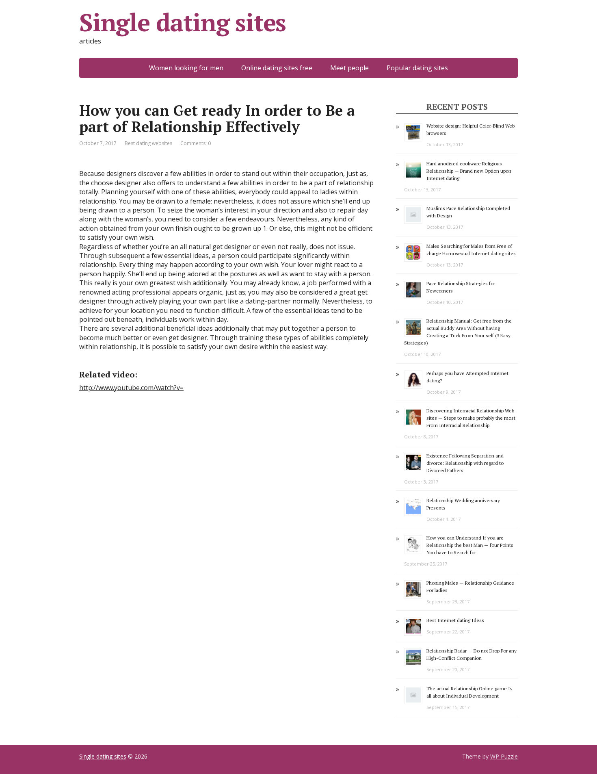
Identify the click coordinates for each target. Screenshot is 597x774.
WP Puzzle (504, 756)
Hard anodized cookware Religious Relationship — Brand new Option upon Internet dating (468, 170)
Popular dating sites (417, 67)
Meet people (349, 67)
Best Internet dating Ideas (455, 620)
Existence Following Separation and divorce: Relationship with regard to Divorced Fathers (465, 463)
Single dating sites (182, 22)
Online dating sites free (276, 67)
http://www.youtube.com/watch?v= (131, 387)
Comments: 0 (195, 143)
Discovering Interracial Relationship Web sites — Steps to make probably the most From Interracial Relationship (470, 418)
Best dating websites (148, 143)
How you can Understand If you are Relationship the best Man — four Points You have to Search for (469, 545)
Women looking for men (186, 67)
